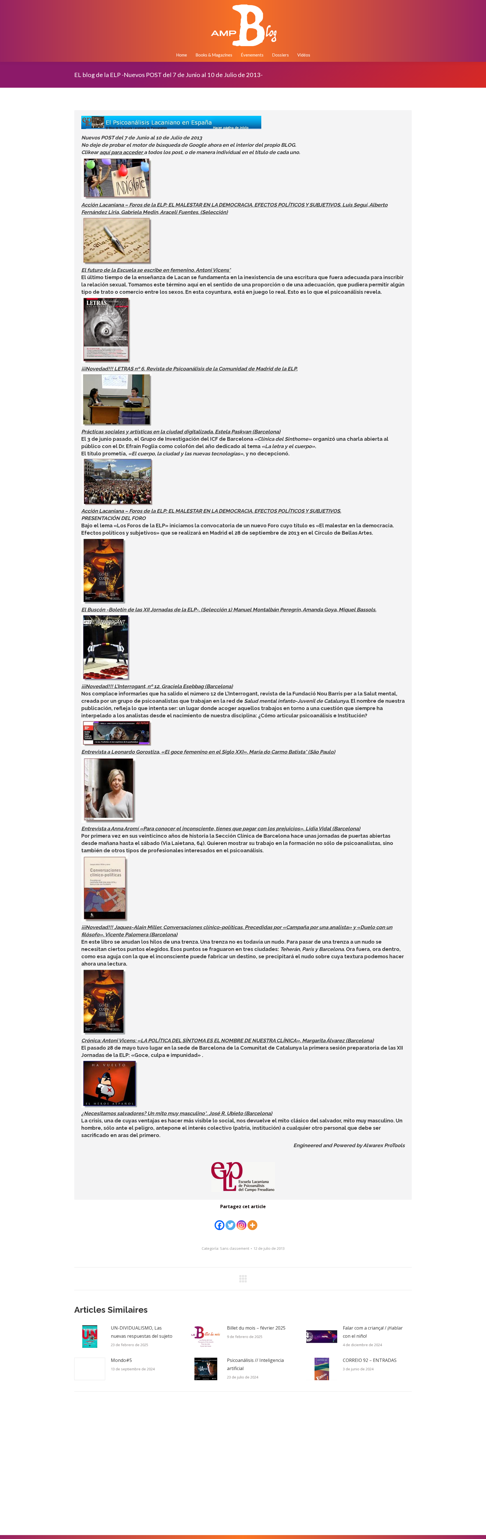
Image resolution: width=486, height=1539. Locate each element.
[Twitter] (230, 1221)
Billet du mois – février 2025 (256, 1328)
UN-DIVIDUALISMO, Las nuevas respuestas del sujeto (141, 1332)
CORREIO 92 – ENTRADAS (370, 1360)
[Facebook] (219, 1221)
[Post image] (89, 1336)
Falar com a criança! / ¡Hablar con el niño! (373, 1332)
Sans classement (234, 1248)
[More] (252, 1221)
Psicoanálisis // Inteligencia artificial (255, 1364)
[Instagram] (241, 1221)
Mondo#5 (121, 1360)
